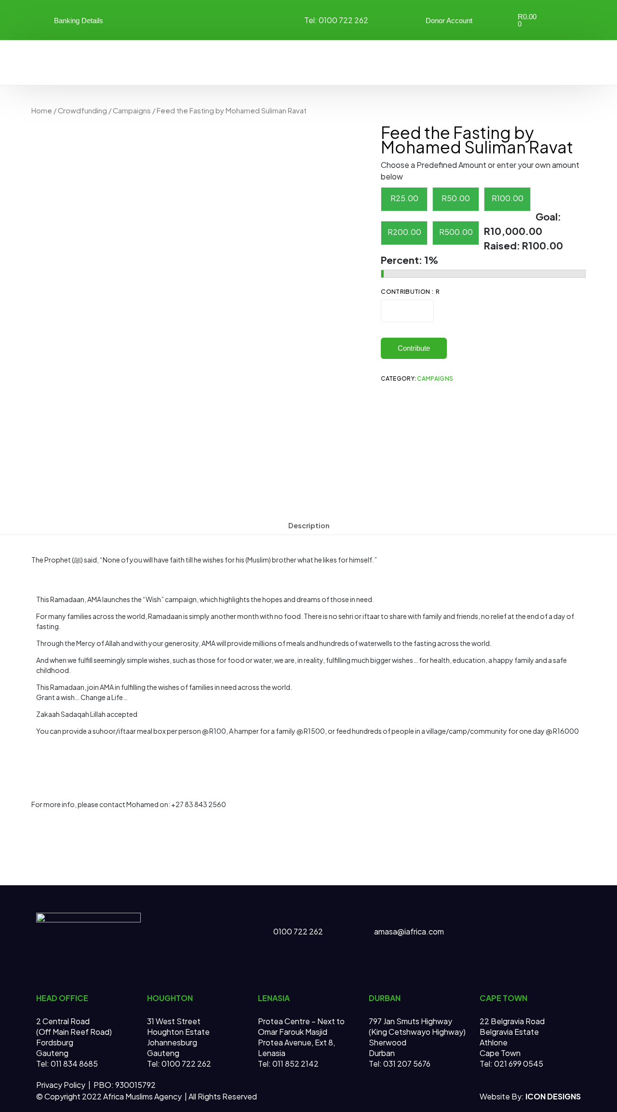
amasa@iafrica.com (409, 931)
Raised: (503, 245)
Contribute (414, 348)
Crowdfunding (82, 110)
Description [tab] (308, 525)
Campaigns (132, 110)
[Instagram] (228, 19)
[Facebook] (151, 19)
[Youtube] (202, 19)
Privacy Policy (61, 1085)
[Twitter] (177, 19)
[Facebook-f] (513, 917)
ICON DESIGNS (553, 1096)
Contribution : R (410, 291)
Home (41, 110)
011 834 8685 (73, 1063)
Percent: (402, 260)
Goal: (548, 216)
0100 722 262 (298, 931)
